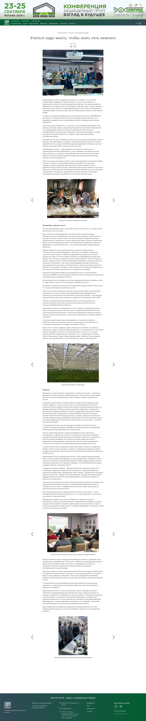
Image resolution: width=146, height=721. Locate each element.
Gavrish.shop (25, 21)
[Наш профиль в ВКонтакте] (121, 706)
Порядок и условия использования (42, 703)
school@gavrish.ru (66, 708)
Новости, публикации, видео (79, 32)
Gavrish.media (35, 21)
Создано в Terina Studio (120, 713)
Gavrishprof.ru (15, 21)
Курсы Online (33, 23)
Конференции (16, 23)
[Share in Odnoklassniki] (74, 46)
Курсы (25, 23)
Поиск (136, 23)
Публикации (53, 23)
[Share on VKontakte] (71, 46)
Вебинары (43, 23)
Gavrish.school (62, 32)
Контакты (72, 23)
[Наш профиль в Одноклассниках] (116, 706)
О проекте (63, 23)
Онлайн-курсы (91, 708)
